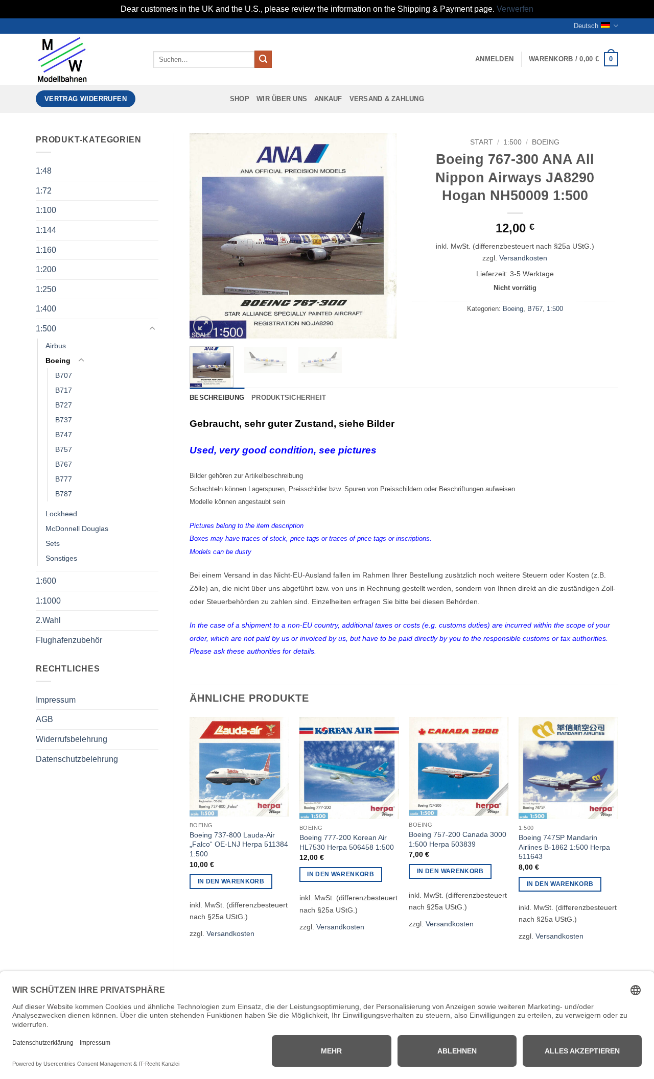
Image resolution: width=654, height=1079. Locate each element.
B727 (63, 405)
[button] (494, 59)
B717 (63, 390)
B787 (63, 494)
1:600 (46, 581)
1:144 (46, 230)
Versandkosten (523, 258)
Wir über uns (281, 99)
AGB (44, 719)
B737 (63, 420)
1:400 (46, 308)
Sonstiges (61, 558)
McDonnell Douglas (76, 528)
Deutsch (586, 26)
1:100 (46, 210)
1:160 (46, 250)
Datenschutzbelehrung (77, 759)
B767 (63, 464)
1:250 (46, 289)
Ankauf (328, 99)
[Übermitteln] (263, 59)
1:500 (46, 328)
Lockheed (61, 514)
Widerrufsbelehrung (71, 739)
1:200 (46, 269)
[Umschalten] (152, 329)
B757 (63, 449)
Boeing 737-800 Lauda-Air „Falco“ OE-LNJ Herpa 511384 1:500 (239, 844)
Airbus (55, 346)
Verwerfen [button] (515, 9)
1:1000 (48, 600)
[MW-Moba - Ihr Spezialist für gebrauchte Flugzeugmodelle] (87, 59)
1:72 (44, 190)
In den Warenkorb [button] (231, 881)
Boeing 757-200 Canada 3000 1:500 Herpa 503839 (457, 839)
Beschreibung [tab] (217, 397)
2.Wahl (48, 620)
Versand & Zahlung (386, 99)
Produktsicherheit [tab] (288, 397)
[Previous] (206, 235)
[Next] (379, 235)
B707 (63, 375)
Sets (52, 543)
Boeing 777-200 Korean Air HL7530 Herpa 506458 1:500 (346, 842)
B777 (63, 479)
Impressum (56, 700)
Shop (239, 99)
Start (481, 142)
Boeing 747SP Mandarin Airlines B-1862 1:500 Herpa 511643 (564, 846)
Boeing (58, 360)
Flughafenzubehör (69, 640)
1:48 (44, 170)
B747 (63, 434)
